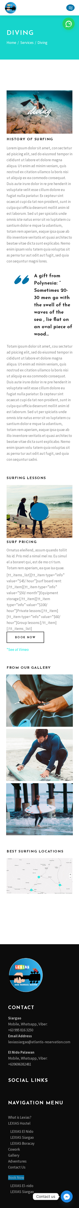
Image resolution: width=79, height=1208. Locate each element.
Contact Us (16, 1167)
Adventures (17, 1161)
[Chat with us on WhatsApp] (69, 24)
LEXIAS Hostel (19, 1123)
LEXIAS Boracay (22, 1143)
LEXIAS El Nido (21, 1131)
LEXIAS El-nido (21, 1185)
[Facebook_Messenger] (67, 1196)
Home (11, 42)
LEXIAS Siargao (22, 1137)
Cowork (14, 1149)
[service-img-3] (39, 755)
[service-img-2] (39, 700)
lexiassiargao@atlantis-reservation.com (39, 1041)
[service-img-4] (39, 809)
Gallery (13, 1155)
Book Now (16, 1177)
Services (27, 42)
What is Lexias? (19, 1117)
